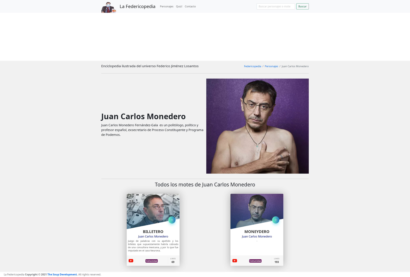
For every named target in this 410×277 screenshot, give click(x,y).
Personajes (166, 6)
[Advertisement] (205, 36)
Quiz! (179, 6)
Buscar (302, 6)
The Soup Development (62, 274)
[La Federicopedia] (110, 6)
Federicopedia (252, 66)
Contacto (190, 6)
